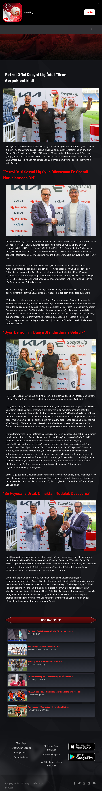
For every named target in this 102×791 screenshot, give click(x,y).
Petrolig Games (21, 757)
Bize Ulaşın (21, 743)
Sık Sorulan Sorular (21, 747)
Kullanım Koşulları (52, 754)
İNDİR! (90, 12)
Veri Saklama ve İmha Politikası (51, 763)
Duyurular (21, 752)
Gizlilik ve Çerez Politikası (52, 748)
